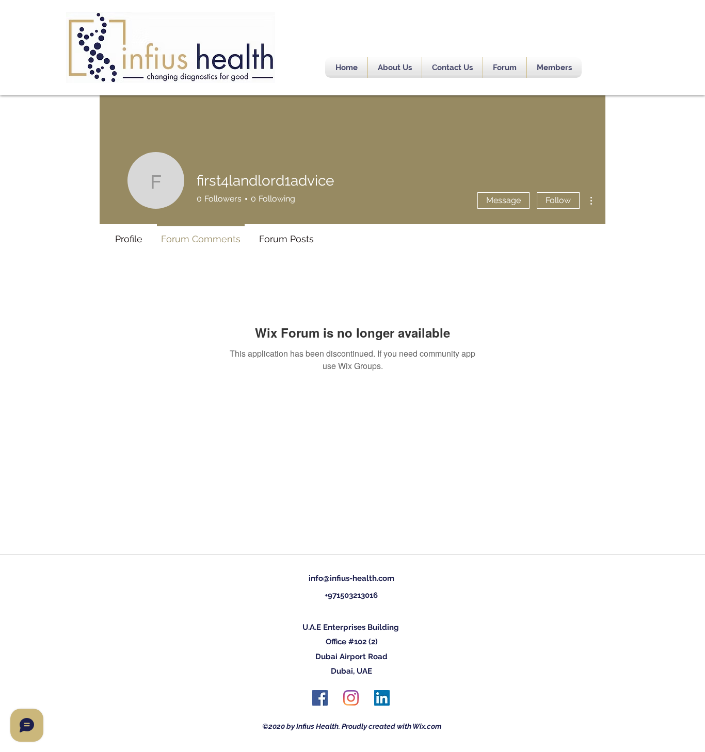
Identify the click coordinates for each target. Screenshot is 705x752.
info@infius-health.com (351, 578)
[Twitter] (351, 698)
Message (503, 200)
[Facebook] (320, 698)
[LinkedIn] (382, 698)
